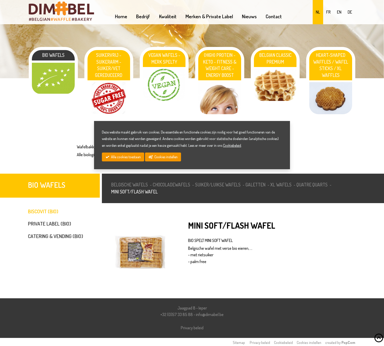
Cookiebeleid (283, 342)
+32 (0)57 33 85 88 (176, 314)
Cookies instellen (309, 342)
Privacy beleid (192, 327)
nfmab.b (210, 314)
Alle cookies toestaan (125, 157)
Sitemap (239, 342)
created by (340, 342)
